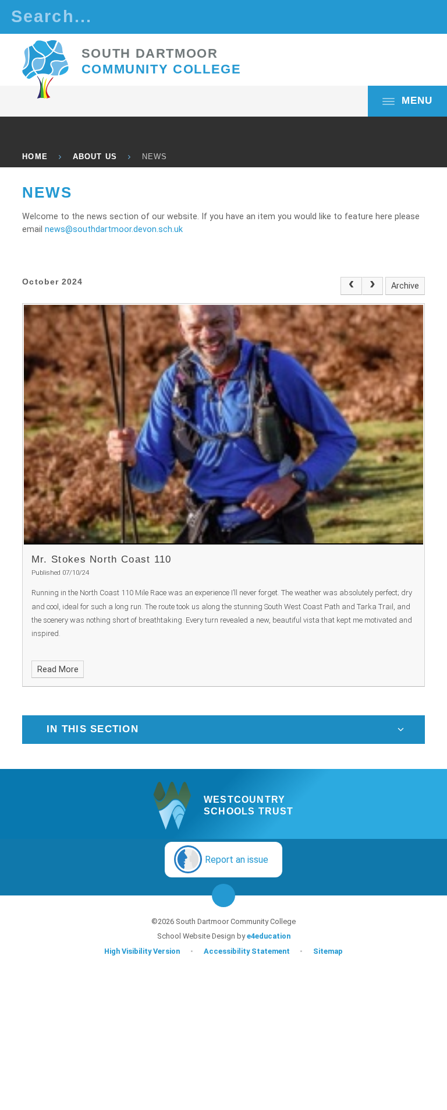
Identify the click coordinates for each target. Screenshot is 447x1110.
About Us (95, 156)
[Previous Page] (350, 285)
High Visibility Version (142, 951)
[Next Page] (372, 285)
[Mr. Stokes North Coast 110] (223, 425)
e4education (268, 936)
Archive (405, 286)
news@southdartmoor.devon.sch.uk (114, 229)
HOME (34, 156)
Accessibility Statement (247, 951)
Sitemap (328, 951)
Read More (58, 670)
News (154, 156)
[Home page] (45, 69)
